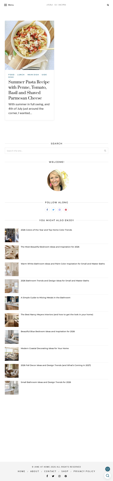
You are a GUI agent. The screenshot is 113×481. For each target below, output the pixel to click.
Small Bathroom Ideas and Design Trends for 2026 (46, 382)
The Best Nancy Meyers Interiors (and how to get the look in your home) (57, 314)
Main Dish (33, 75)
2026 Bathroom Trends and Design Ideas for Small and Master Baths (55, 280)
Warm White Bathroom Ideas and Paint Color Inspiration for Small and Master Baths (63, 264)
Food (11, 75)
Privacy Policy (84, 471)
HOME (21, 471)
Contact (50, 471)
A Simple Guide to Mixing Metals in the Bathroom (45, 297)
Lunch (21, 75)
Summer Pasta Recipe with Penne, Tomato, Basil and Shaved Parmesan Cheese (29, 90)
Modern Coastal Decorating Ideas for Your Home (45, 348)
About (34, 471)
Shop (65, 471)
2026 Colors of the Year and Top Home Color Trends (46, 230)
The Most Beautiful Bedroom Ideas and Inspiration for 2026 (50, 247)
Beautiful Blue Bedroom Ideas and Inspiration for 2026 (48, 331)
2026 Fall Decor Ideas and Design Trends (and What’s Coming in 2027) (56, 365)
